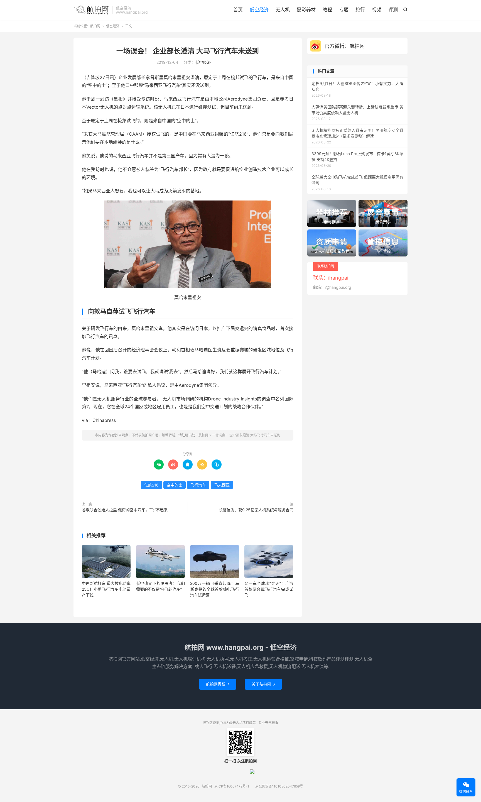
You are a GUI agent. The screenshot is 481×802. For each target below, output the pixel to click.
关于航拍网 (263, 684)
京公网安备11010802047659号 (279, 786)
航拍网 (91, 10)
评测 (393, 10)
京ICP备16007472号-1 (231, 786)
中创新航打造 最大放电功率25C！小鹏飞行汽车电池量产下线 (106, 589)
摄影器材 (306, 10)
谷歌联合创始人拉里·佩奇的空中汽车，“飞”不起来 (125, 509)
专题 (344, 10)
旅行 (360, 10)
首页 (238, 10)
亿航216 (151, 485)
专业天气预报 (268, 723)
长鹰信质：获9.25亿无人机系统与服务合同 (256, 509)
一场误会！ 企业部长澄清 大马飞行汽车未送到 (187, 51)
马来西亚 (222, 485)
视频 (376, 10)
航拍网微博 (217, 684)
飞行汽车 (198, 485)
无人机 (283, 10)
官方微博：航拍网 (345, 46)
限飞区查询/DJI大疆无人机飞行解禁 (229, 723)
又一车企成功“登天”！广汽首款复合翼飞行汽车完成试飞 (268, 589)
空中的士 (174, 485)
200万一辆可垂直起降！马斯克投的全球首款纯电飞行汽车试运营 (214, 589)
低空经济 (259, 10)
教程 (327, 10)
